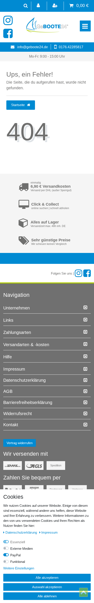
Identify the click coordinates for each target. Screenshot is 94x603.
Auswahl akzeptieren (47, 587)
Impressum (14, 369)
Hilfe (7, 356)
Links (8, 320)
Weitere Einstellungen (18, 568)
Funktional (17, 561)
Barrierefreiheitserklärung (27, 402)
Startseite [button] (18, 105)
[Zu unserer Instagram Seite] (8, 20)
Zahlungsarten (17, 332)
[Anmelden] (38, 6)
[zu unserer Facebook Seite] (8, 33)
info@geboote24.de (32, 47)
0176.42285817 (71, 47)
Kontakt (10, 424)
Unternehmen (16, 308)
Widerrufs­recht (17, 413)
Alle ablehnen (47, 596)
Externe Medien (21, 548)
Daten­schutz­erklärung (24, 380)
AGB (7, 391)
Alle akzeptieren (47, 577)
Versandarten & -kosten (26, 344)
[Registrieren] (55, 6)
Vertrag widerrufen (20, 443)
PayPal (15, 555)
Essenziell (17, 542)
